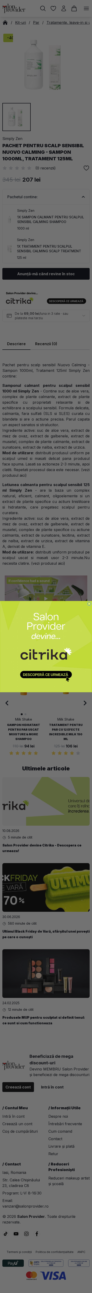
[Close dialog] (89, 603)
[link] (46, 646)
